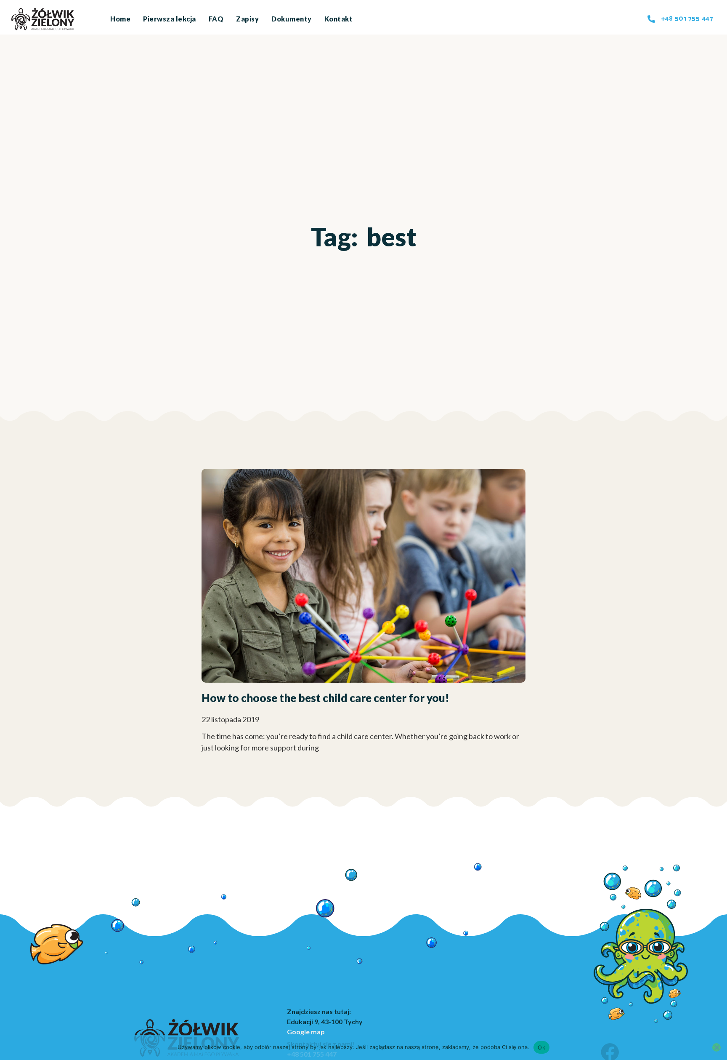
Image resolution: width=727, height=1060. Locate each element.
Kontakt (338, 19)
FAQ (216, 19)
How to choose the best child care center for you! (325, 698)
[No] (716, 1047)
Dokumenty (291, 19)
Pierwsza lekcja (169, 19)
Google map (306, 1032)
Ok (541, 1047)
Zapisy (247, 19)
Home (120, 19)
